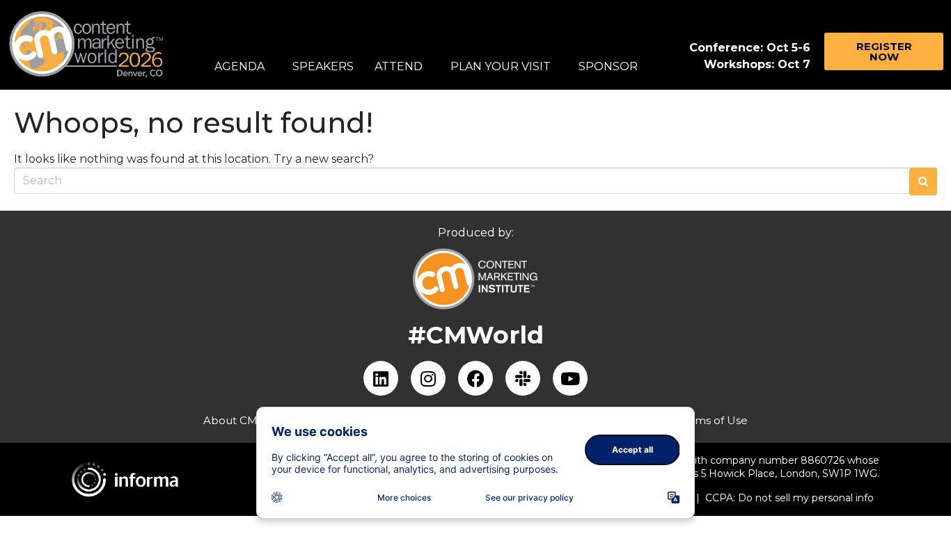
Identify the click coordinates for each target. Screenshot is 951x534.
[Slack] (522, 378)
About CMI (232, 420)
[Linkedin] (380, 378)
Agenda (239, 66)
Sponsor (608, 66)
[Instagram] (428, 378)
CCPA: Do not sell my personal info (789, 498)
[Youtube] (570, 378)
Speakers (323, 66)
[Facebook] (475, 378)
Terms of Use (713, 420)
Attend (399, 66)
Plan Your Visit (500, 66)
